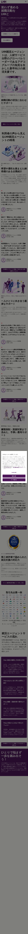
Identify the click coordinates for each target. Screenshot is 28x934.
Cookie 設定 (14, 472)
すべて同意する (14, 479)
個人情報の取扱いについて (18, 467)
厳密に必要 (14, 476)
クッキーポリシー (7, 467)
